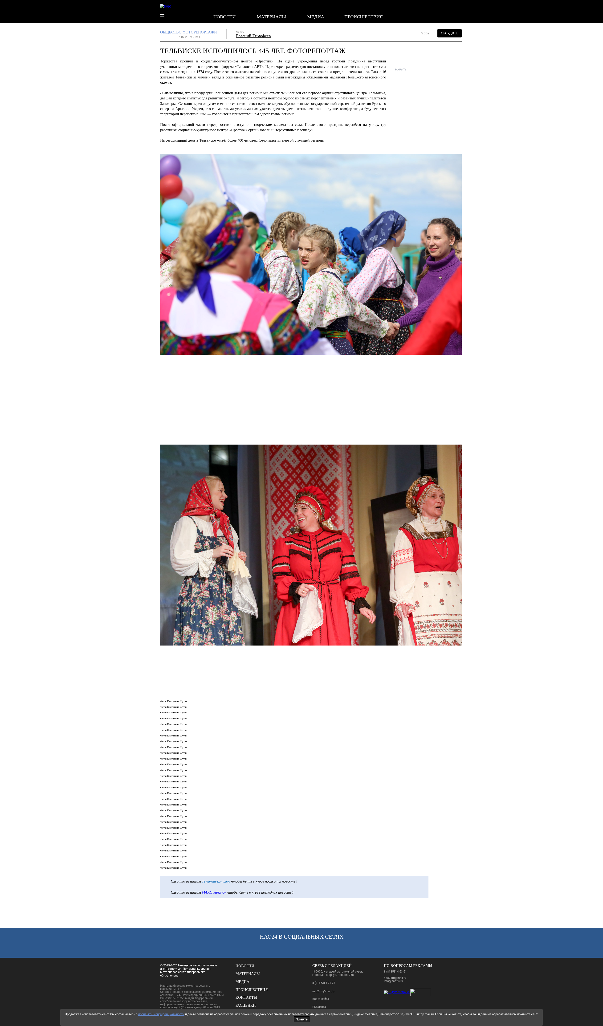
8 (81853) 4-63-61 (395, 971)
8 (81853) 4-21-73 (323, 983)
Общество (171, 32)
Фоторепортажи (200, 32)
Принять (302, 1019)
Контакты (246, 997)
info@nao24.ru (393, 981)
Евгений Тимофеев (253, 35)
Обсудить (449, 33)
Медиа (315, 16)
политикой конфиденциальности (161, 1014)
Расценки (246, 1005)
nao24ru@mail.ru (323, 991)
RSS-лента (319, 1006)
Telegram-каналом (216, 881)
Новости (224, 16)
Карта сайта (320, 998)
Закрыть (400, 69)
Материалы (271, 16)
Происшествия (363, 16)
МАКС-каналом (214, 892)
